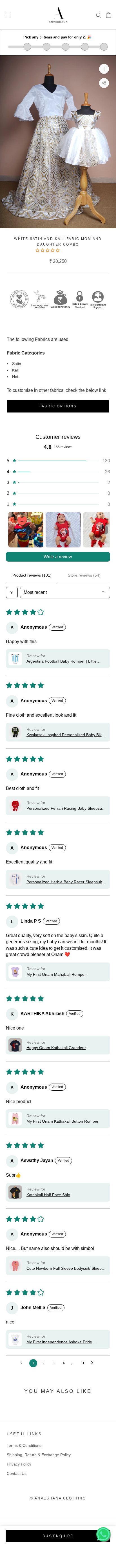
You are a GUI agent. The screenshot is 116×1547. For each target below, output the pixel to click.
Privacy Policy (19, 1464)
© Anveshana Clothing (58, 1498)
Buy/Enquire (58, 1536)
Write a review (58, 556)
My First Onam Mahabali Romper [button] (56, 974)
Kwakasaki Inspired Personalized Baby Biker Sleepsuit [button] (65, 735)
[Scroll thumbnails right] (103, 529)
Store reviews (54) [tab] (84, 575)
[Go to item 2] (63, 529)
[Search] (98, 14)
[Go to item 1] (25, 529)
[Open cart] (108, 15)
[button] (48, 250)
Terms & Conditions (24, 1445)
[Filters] (12, 592)
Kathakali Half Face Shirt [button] (48, 1195)
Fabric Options (58, 406)
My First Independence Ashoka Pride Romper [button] (59, 1342)
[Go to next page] (93, 1363)
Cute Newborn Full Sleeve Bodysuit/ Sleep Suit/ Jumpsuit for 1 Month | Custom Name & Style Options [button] (66, 1268)
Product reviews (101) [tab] (32, 575)
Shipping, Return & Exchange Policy (39, 1455)
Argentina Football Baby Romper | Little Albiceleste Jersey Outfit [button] (61, 661)
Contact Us (16, 1473)
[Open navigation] (8, 15)
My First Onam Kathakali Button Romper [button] (62, 1121)
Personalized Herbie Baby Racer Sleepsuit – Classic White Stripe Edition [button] (65, 882)
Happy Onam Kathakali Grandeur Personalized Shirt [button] (56, 1048)
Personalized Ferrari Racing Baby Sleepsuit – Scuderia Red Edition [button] (65, 808)
